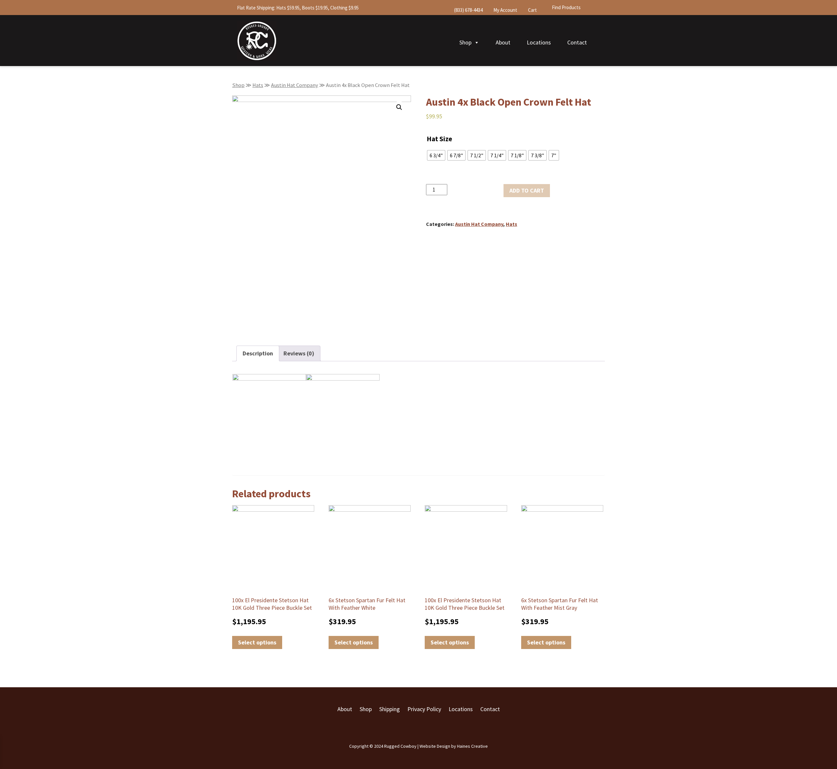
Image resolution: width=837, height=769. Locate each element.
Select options (257, 642)
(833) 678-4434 (468, 10)
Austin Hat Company (294, 85)
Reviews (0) (298, 353)
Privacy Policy (424, 709)
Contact (577, 42)
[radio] (436, 155)
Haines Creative (472, 746)
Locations (539, 42)
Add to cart (526, 190)
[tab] (257, 353)
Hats (257, 85)
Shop (465, 42)
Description (258, 353)
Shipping (389, 709)
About (503, 42)
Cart (532, 10)
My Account (504, 10)
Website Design (434, 746)
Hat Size (439, 138)
